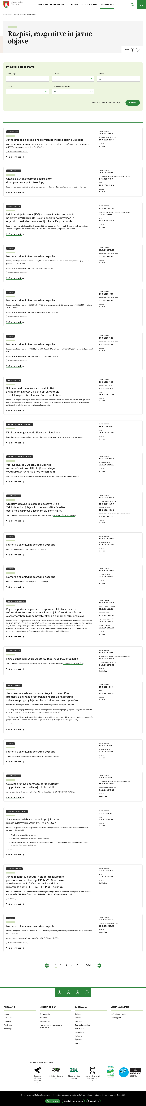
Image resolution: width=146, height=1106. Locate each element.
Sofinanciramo (45, 1021)
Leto (10, 86)
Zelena (78, 1014)
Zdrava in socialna (82, 1025)
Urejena (78, 1018)
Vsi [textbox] (100, 79)
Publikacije (8, 1025)
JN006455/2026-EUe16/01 (64, 515)
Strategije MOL (117, 1018)
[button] (106, 102)
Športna (78, 1039)
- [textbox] (8, 79)
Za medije (8, 1029)
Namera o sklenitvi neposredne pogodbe (30, 256)
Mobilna (78, 1021)
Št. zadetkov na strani (62, 86)
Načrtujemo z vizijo (118, 1014)
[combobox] (27, 79)
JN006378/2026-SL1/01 (73, 663)
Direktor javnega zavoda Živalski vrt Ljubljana (33, 432)
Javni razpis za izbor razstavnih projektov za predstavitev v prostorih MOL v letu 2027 (32, 821)
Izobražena (79, 1032)
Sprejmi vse (52, 1101)
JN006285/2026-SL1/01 (62, 792)
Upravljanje (44, 1018)
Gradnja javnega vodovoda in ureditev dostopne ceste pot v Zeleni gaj (28, 180)
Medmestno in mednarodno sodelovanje (51, 1026)
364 (88, 965)
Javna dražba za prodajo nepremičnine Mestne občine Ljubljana (44, 139)
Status (101, 74)
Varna (77, 1043)
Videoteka (8, 1018)
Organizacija (45, 1014)
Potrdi (132, 102)
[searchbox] (54, 78)
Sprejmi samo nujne (73, 1101)
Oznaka (56, 74)
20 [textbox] (55, 91)
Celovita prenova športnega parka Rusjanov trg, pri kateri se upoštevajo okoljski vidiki (32, 785)
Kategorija (12, 74)
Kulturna (78, 1036)
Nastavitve (93, 1101)
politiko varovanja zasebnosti (110, 1095)
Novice (6, 1014)
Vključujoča (79, 1029)
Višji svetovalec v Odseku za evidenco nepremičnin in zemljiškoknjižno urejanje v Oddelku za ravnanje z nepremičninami (30, 468)
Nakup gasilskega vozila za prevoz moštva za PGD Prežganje (42, 658)
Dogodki (7, 1021)
